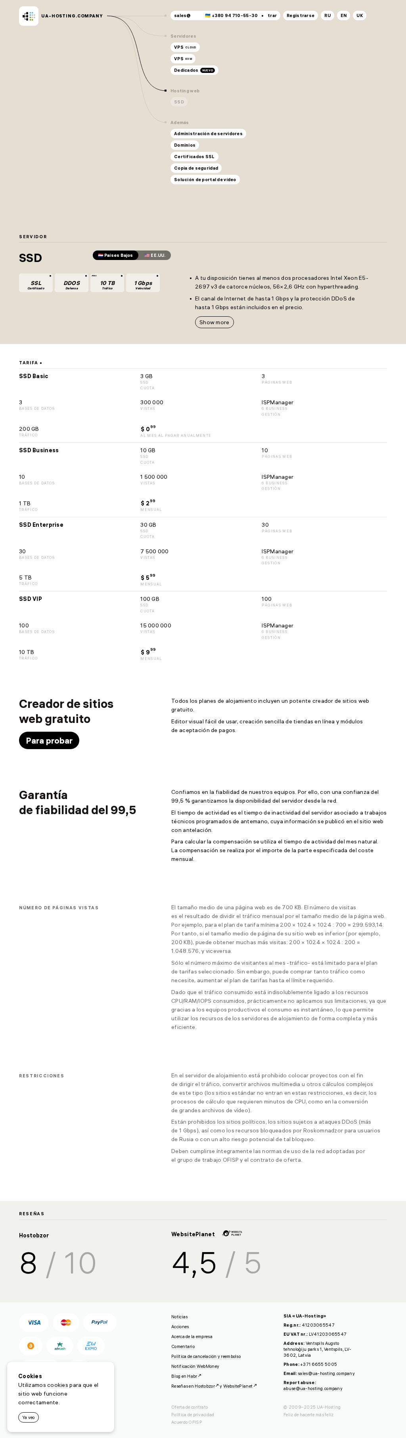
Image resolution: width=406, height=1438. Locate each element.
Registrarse (300, 15)
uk (359, 15)
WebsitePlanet (193, 1234)
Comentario (183, 1346)
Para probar (49, 740)
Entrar (269, 15)
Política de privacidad (192, 1414)
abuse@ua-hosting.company (313, 1388)
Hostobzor (34, 1235)
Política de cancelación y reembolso (206, 1356)
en (344, 15)
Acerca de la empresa (192, 1336)
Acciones (180, 1326)
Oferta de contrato (189, 1407)
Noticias (179, 1316)
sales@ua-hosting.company (326, 1373)
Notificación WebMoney (195, 1366)
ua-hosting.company (72, 16)
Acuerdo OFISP (186, 1422)
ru (327, 15)
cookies (57, 1384)
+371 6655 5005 (318, 1364)
